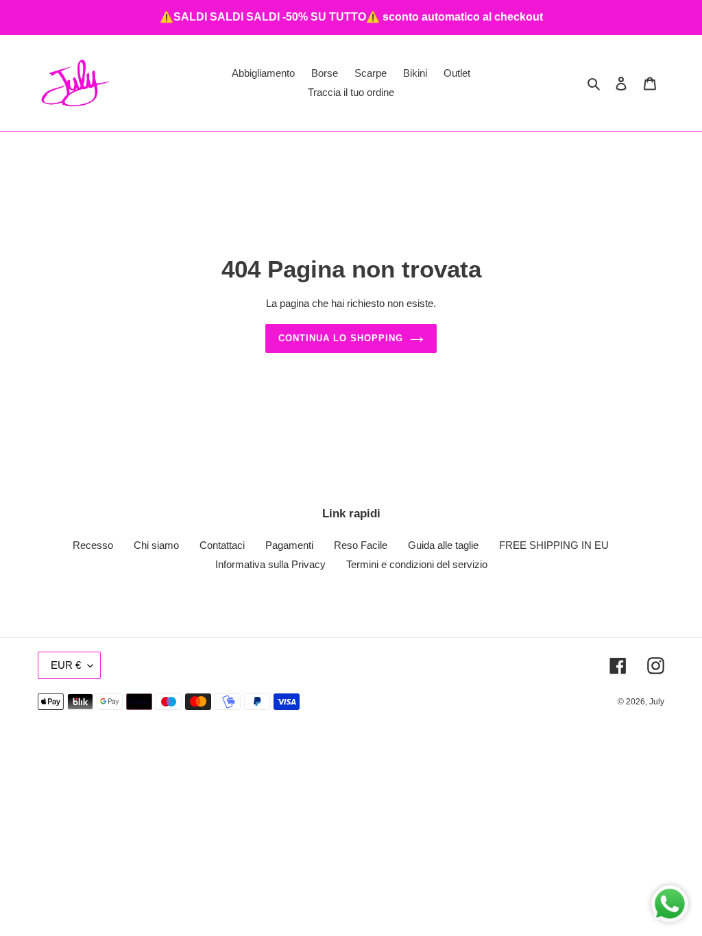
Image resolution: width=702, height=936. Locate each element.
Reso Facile (360, 545)
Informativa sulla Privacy (270, 564)
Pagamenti (289, 545)
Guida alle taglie (443, 545)
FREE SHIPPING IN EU (554, 545)
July (656, 701)
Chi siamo (156, 545)
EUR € (66, 665)
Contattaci (222, 545)
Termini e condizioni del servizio (416, 564)
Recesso (93, 545)
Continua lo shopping (341, 338)
